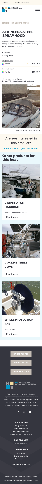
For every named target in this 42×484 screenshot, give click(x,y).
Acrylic (7, 64)
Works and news (21, 444)
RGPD (35, 476)
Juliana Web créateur (30, 480)
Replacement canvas (21, 431)
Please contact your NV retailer (21, 148)
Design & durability (21, 456)
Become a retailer (21, 465)
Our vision (21, 453)
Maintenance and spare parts (21, 434)
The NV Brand (21, 449)
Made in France (21, 459)
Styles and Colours (21, 429)
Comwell (17, 480)
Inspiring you (21, 440)
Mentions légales (25, 476)
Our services (21, 422)
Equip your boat (21, 426)
